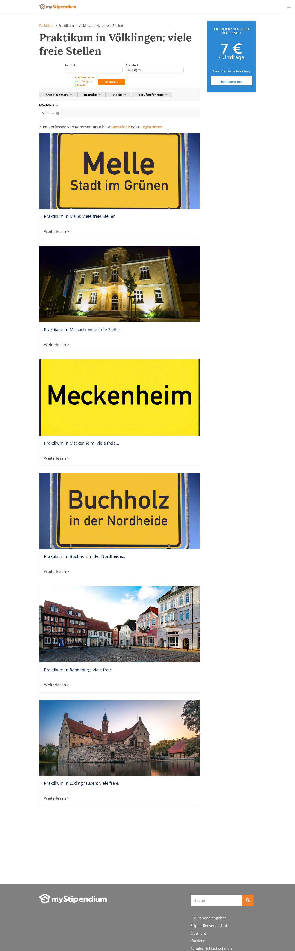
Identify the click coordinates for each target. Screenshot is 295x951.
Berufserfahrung (151, 95)
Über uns (199, 933)
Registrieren (151, 126)
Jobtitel (70, 65)
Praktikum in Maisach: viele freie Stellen (82, 329)
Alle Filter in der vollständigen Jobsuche (85, 81)
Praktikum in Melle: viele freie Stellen (80, 216)
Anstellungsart (57, 95)
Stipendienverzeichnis (210, 925)
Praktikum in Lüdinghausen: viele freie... (83, 783)
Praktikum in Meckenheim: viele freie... (81, 443)
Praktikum (47, 25)
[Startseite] (73, 898)
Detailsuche (47, 104)
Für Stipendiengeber (208, 918)
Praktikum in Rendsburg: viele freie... (79, 670)
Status (118, 95)
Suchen (111, 82)
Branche (90, 95)
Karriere (198, 940)
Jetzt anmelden (231, 81)
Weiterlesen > (56, 231)
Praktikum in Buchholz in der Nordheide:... (85, 556)
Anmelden (120, 126)
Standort (132, 65)
